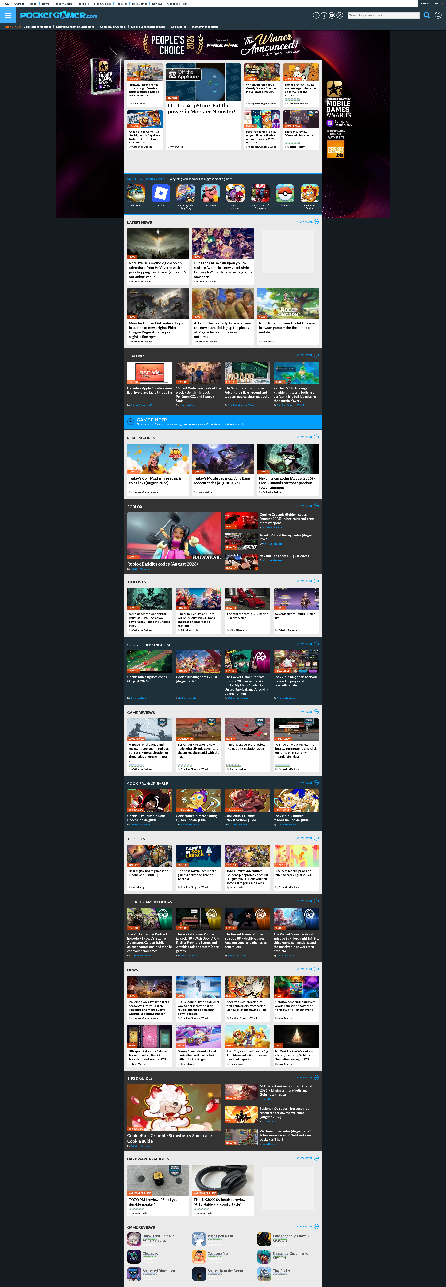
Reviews (157, 3)
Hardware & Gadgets (148, 1159)
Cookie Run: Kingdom (37, 26)
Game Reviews (141, 712)
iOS (6, 3)
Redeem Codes (63, 3)
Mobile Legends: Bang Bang (148, 26)
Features (121, 3)
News (45, 3)
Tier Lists (83, 3)
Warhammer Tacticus (205, 26)
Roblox (33, 3)
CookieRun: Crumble (113, 26)
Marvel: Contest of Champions (75, 26)
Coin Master (178, 26)
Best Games (139, 3)
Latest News (139, 222)
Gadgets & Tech (177, 3)
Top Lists (136, 839)
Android (19, 3)
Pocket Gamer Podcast (150, 902)
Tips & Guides (102, 3)
